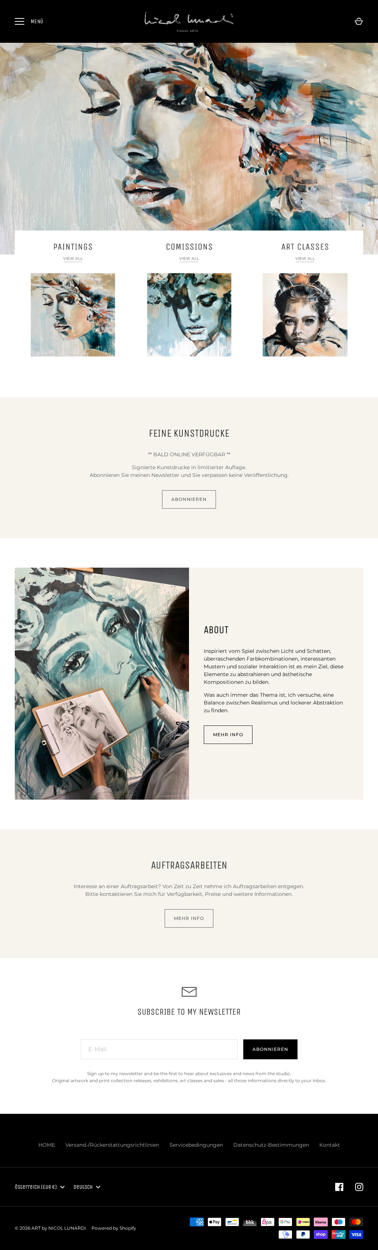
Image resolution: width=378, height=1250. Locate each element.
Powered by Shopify (114, 1228)
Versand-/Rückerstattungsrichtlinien (112, 1145)
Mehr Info (228, 734)
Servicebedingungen (196, 1145)
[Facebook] (339, 1187)
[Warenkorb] (359, 21)
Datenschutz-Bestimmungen (271, 1145)
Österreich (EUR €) (36, 1187)
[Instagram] (359, 1187)
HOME (46, 1145)
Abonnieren (270, 1049)
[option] (189, 149)
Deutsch (83, 1187)
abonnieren (189, 499)
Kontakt (329, 1145)
